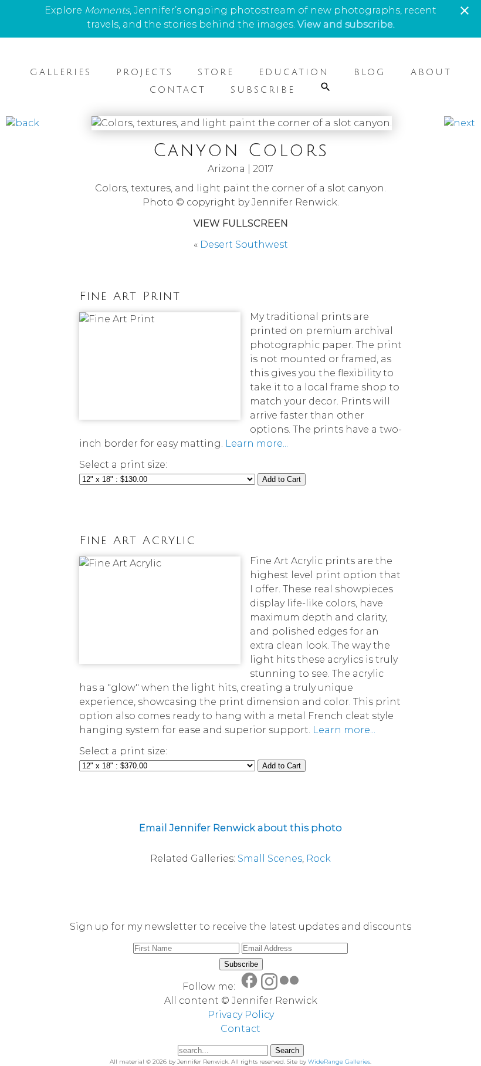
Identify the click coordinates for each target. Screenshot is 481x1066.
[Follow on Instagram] (269, 986)
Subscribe (263, 90)
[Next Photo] (459, 123)
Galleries (61, 72)
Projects (144, 72)
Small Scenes (270, 858)
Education (294, 72)
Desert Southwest (244, 244)
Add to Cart (281, 479)
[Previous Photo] (22, 123)
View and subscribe (345, 24)
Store (216, 72)
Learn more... (256, 443)
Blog (370, 72)
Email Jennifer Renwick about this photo (240, 828)
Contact (178, 90)
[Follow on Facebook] (249, 986)
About (431, 72)
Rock (318, 858)
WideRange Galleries (339, 1061)
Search (287, 1050)
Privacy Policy (241, 1014)
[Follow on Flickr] (289, 986)
